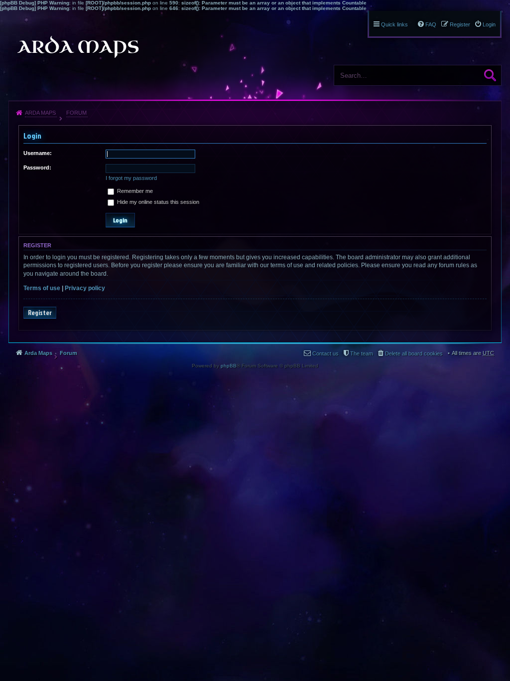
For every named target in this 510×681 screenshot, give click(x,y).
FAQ (430, 24)
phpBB (229, 365)
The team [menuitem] (361, 353)
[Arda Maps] (77, 47)
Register (40, 312)
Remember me (134, 191)
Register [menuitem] (460, 24)
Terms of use (41, 288)
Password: (37, 167)
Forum (76, 113)
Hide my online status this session (157, 202)
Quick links (394, 24)
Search (490, 75)
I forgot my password (131, 178)
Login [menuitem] (489, 24)
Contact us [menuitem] (325, 353)
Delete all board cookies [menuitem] (414, 353)
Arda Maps (40, 113)
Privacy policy (85, 288)
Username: (37, 153)
